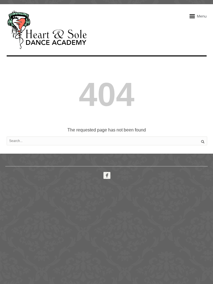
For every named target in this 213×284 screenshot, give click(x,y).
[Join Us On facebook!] (106, 175)
